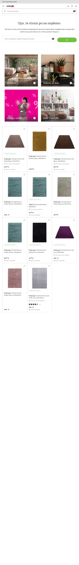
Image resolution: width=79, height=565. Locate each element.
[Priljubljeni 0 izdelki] (72, 6)
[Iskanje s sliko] (74, 11)
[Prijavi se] (68, 6)
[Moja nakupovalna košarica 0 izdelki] (76, 6)
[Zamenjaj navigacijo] (3, 6)
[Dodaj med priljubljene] (24, 129)
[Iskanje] (4, 11)
